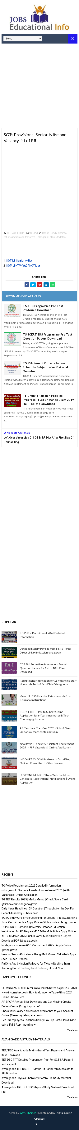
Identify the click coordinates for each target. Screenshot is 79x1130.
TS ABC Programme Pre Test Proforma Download (43, 308)
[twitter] (36, 1124)
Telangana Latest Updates (51, 237)
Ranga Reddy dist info (54, 233)
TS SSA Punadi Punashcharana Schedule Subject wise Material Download (45, 367)
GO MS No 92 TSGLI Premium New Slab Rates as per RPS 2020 (39, 988)
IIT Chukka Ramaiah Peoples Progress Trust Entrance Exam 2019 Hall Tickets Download (48, 399)
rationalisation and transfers (19, 237)
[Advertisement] (39, 86)
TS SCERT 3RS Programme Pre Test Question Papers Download (47, 336)
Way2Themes (28, 1112)
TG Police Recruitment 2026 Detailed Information (31, 885)
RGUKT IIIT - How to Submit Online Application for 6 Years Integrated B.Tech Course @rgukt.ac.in (44, 715)
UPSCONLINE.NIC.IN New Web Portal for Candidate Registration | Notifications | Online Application (48, 778)
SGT (9, 260)
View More (72, 1030)
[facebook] (42, 1124)
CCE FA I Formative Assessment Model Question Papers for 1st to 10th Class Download (43, 668)
